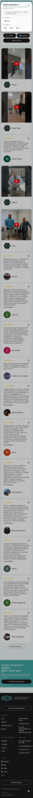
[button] (29, 5)
